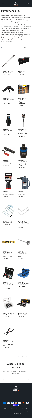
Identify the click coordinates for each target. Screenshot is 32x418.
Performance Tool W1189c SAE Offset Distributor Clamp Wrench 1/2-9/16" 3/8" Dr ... (23, 223)
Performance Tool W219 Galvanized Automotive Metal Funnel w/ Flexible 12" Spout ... (23, 254)
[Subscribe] (27, 378)
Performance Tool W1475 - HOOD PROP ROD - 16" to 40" (8, 71)
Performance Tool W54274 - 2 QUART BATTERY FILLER (22, 193)
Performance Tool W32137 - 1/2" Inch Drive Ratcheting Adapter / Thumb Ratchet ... (22, 163)
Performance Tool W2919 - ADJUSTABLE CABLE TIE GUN (8, 100)
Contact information (17, 413)
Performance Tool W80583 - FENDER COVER (22, 71)
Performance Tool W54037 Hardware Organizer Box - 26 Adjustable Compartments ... (22, 101)
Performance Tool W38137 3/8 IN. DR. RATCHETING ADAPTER (8, 193)
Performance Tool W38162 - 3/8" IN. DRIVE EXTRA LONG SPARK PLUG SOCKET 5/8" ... (23, 132)
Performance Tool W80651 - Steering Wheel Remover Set (7, 221)
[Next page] (26, 356)
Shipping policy (24, 411)
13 (22, 356)
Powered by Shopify (17, 408)
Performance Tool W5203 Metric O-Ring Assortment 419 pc (23, 283)
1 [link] (5, 356)
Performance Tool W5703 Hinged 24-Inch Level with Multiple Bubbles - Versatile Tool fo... (7, 254)
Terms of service (16, 411)
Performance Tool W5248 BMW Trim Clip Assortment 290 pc (8, 313)
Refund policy (25, 408)
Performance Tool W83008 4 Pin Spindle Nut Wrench (8, 131)
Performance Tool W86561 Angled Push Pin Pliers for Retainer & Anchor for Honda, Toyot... (8, 343)
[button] (3, 3)
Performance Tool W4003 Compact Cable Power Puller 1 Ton (8, 284)
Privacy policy (8, 411)
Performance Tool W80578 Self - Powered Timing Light (8, 162)
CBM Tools (10, 408)
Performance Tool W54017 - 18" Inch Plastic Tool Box (22, 313)
